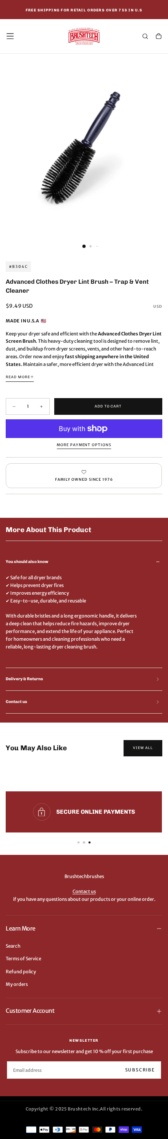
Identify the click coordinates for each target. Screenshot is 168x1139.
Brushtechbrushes (84, 876)
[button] (10, 36)
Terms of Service (23, 959)
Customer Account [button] (30, 1010)
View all (143, 748)
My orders (17, 984)
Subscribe (140, 1070)
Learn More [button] (20, 928)
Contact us (84, 891)
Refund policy (21, 972)
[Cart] (158, 37)
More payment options (84, 444)
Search (13, 946)
